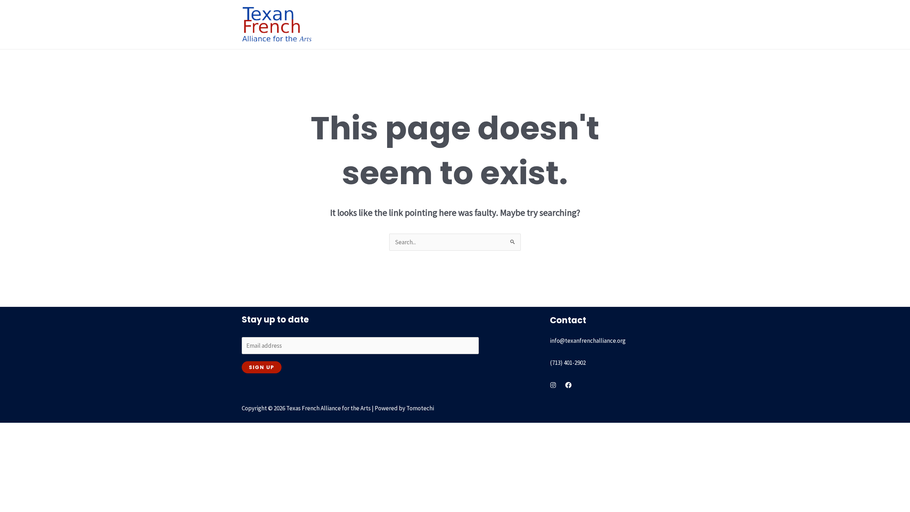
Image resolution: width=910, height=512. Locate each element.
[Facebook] (568, 385)
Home (346, 24)
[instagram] (553, 385)
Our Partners (575, 24)
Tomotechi (420, 408)
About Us (378, 24)
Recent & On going (482, 24)
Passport (536, 24)
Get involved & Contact (633, 24)
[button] (393, 24)
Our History (424, 24)
